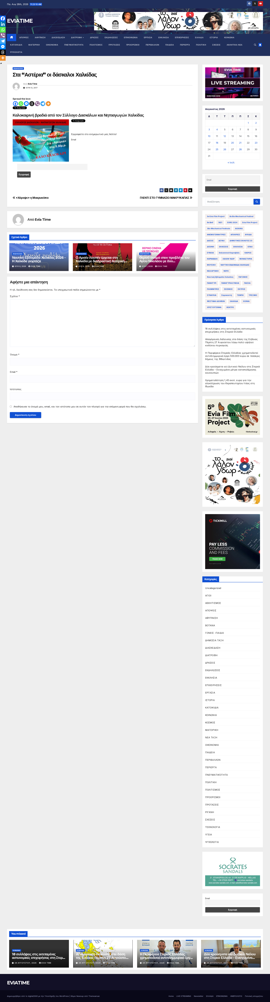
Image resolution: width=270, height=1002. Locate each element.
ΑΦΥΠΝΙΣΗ (40, 37)
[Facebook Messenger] (26, 103)
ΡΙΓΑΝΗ (209, 812)
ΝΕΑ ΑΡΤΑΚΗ (213, 271)
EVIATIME (20, 20)
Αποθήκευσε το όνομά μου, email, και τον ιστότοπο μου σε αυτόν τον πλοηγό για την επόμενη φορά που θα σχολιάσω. (80, 406)
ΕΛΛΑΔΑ (199, 37)
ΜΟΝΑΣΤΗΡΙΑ (245, 259)
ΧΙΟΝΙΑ (246, 301)
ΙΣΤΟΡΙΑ (214, 37)
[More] (48, 103)
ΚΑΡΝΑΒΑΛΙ (212, 259)
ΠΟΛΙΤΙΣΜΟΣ (96, 45)
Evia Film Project (249, 222)
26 (224, 149)
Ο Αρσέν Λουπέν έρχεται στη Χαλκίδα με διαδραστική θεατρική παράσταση (100, 261)
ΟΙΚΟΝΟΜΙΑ (52, 45)
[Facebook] (15, 103)
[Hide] (1, 63)
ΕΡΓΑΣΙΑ (148, 37)
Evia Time (32, 84)
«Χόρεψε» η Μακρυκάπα (32, 197)
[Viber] (37, 103)
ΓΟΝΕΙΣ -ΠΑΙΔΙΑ (214, 632)
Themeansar (94, 996)
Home (171, 996)
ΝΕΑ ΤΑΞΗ (211, 737)
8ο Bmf (210, 222)
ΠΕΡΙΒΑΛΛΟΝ (152, 45)
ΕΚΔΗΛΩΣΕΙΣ (111, 37)
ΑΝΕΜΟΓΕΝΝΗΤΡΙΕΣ (216, 235)
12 (225, 136)
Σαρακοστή (226, 295)
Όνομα (14, 354)
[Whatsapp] (20, 103)
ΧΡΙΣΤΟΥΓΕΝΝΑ (214, 307)
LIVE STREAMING (183, 996)
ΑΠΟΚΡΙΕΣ (235, 235)
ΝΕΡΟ (226, 271)
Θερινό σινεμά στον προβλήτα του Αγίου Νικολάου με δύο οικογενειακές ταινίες (164, 261)
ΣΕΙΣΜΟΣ (228, 289)
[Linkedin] (3, 24)
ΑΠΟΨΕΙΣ (24, 37)
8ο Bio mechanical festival (241, 216)
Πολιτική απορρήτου (254, 996)
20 (232, 142)
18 (217, 142)
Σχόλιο (15, 296)
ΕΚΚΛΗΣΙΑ (163, 37)
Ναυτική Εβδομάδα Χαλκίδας (220, 277)
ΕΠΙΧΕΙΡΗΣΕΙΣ (182, 37)
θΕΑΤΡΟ (230, 307)
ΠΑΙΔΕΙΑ (169, 45)
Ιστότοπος (15, 389)
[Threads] (31, 103)
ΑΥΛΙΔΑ (248, 235)
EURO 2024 (232, 222)
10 (209, 136)
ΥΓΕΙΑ (208, 834)
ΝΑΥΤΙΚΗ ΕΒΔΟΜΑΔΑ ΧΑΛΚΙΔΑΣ (235, 265)
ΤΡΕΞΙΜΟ (253, 295)
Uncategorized (213, 588)
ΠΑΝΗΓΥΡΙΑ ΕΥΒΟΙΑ (230, 283)
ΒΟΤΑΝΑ (210, 625)
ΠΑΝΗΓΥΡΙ (211, 283)
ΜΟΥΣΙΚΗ (211, 265)
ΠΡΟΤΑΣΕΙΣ (114, 45)
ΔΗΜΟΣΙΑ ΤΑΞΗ (214, 640)
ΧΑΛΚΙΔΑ (234, 301)
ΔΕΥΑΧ (222, 241)
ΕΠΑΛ (250, 247)
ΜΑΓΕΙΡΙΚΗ (34, 45)
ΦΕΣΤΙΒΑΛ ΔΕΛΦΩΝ (216, 301)
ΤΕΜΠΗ (240, 295)
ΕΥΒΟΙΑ (210, 253)
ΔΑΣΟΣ (210, 241)
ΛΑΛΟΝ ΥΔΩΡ (228, 259)
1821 (220, 222)
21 (240, 142)
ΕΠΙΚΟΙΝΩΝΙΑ (131, 37)
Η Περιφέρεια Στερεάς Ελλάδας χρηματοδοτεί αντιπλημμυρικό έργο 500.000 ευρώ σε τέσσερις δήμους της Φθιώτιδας (232, 355)
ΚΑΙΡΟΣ (248, 253)
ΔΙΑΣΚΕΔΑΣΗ (58, 37)
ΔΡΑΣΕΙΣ (94, 37)
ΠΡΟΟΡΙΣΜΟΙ (133, 45)
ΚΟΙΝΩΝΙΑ (229, 37)
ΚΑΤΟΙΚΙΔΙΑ (16, 45)
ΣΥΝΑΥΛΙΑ (211, 295)
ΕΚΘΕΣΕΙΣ (223, 247)
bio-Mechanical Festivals (218, 228)
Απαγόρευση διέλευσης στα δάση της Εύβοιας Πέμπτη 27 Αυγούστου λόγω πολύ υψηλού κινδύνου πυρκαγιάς (231, 342)
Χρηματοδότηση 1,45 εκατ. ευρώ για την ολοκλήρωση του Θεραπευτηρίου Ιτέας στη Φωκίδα (230, 383)
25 (217, 149)
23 (256, 142)
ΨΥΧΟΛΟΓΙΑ (16, 52)
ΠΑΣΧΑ (247, 283)
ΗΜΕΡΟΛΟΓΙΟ (236, 996)
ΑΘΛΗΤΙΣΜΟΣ (213, 603)
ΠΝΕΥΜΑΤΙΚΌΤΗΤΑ (73, 45)
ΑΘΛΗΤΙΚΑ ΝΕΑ (234, 45)
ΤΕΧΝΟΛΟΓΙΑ (212, 827)
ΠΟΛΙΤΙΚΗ (201, 45)
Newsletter (198, 996)
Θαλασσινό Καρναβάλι (229, 253)
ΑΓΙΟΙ (208, 595)
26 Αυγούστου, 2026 (26, 963)
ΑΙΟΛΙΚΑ (239, 228)
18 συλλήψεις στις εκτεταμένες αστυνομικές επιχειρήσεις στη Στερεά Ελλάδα (39, 957)
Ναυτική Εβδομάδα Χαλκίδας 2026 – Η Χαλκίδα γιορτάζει (39, 259)
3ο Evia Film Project (215, 216)
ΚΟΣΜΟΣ (210, 722)
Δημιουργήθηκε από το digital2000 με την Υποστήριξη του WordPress (38, 996)
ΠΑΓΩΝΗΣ (243, 277)
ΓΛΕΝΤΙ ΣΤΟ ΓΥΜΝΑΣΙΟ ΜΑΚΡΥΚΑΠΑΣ (165, 197)
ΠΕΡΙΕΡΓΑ (185, 45)
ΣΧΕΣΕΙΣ (216, 45)
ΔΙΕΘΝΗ (210, 247)
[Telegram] (42, 103)
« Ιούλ (231, 162)
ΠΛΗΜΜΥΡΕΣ (213, 289)
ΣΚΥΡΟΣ (241, 289)
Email (13, 372)
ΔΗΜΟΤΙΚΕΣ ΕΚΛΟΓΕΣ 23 (241, 241)
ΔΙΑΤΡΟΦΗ (77, 37)
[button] (255, 44)
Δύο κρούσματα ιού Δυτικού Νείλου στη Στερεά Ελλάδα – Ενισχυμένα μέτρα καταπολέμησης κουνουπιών (232, 369)
